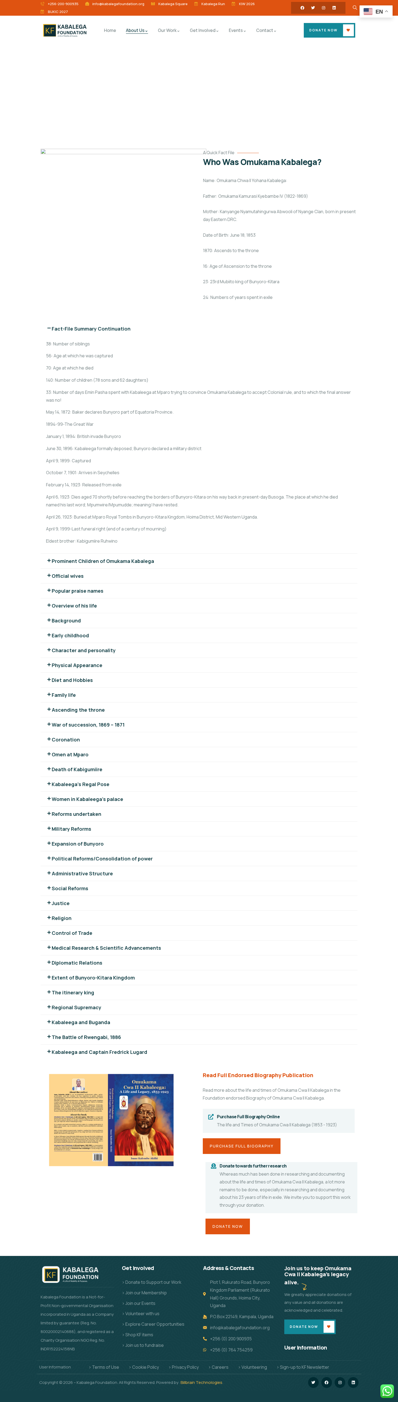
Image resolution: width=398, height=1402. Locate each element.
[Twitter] (313, 8)
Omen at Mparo (70, 754)
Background (66, 620)
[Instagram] (323, 8)
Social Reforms (70, 888)
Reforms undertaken (76, 814)
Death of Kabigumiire (77, 769)
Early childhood (70, 635)
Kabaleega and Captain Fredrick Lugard (99, 1052)
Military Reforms (71, 829)
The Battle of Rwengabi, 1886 (86, 1037)
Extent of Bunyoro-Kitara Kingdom (93, 977)
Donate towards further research (253, 1166)
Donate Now (323, 30)
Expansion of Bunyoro (78, 843)
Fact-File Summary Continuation (91, 328)
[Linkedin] (334, 8)
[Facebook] (302, 8)
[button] (199, 328)
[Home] (66, 30)
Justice (61, 903)
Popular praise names (77, 591)
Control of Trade (72, 933)
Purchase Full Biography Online (248, 1117)
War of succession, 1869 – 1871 (88, 724)
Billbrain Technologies (201, 1382)
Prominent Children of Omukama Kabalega (103, 561)
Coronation (66, 739)
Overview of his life (74, 605)
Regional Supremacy (76, 1007)
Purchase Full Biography (241, 1146)
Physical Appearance (77, 665)
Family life (64, 695)
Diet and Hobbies (72, 680)
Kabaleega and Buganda (81, 1022)
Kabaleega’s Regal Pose (80, 784)
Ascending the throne (78, 710)
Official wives (68, 576)
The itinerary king (73, 992)
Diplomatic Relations (77, 962)
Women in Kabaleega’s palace (87, 799)
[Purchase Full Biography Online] (211, 1117)
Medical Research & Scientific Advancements (106, 948)
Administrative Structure (82, 873)
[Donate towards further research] (213, 1166)
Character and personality (84, 650)
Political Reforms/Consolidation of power (102, 858)
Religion (61, 918)
